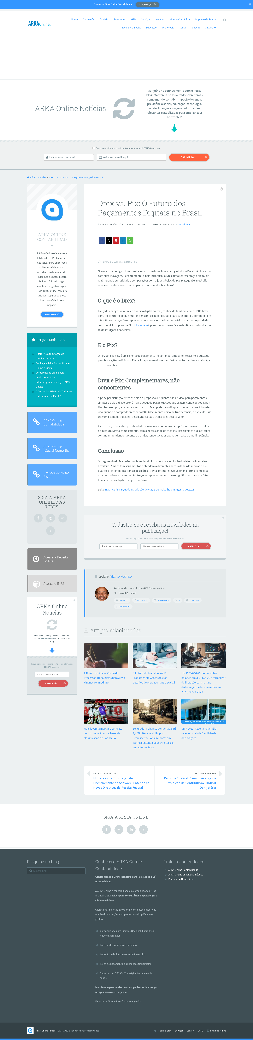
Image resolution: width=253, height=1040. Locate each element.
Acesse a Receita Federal (55, 559)
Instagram (163, 600)
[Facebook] (38, 518)
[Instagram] (50, 518)
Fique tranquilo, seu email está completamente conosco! (128, 148)
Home (74, 19)
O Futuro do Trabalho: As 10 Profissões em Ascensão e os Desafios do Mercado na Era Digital (154, 677)
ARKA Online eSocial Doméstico (57, 448)
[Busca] (222, 16)
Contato (104, 19)
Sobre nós (88, 19)
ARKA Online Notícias (46, 1030)
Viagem (196, 27)
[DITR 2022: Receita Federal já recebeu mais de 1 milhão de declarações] (203, 722)
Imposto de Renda (205, 19)
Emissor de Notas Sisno (56, 474)
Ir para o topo (165, 1030)
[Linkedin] (62, 518)
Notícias (160, 19)
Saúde (182, 27)
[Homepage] (39, 23)
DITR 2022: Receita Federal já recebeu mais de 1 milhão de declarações (199, 733)
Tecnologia (168, 27)
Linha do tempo (218, 1030)
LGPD (133, 19)
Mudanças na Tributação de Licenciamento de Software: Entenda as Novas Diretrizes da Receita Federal (121, 781)
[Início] (31, 1030)
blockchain (141, 325)
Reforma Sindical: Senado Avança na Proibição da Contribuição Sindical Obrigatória (190, 781)
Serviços (145, 19)
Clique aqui (146, 4)
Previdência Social (131, 27)
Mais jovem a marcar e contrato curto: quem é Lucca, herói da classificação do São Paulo (103, 733)
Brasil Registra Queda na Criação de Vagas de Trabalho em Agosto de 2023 (149, 489)
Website (123, 600)
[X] (50, 530)
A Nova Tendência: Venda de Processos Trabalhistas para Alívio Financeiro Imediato (104, 677)
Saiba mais (50, 314)
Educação (151, 27)
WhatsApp (124, 606)
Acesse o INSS (53, 583)
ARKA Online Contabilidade (53, 422)
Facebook (142, 600)
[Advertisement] (126, 58)
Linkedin (194, 600)
